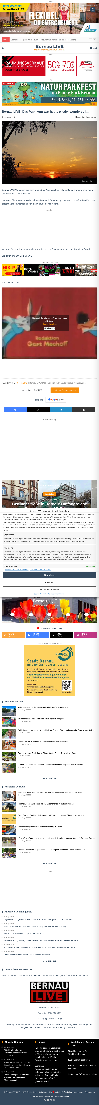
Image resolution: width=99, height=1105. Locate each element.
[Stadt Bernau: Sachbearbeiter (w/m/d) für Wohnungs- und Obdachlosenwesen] (9, 819)
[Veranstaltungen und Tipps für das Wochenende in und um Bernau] (9, 807)
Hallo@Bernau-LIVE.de (52, 1019)
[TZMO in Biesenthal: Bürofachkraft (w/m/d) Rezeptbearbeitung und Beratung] (9, 796)
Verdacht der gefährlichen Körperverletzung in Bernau (40, 827)
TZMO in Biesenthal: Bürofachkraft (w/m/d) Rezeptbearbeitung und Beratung (50, 792)
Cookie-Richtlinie (40, 594)
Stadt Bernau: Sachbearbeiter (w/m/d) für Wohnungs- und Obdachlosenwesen (51, 815)
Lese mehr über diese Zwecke (40, 570)
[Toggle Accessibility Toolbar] (93, 9)
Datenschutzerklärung (56, 594)
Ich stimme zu (49, 328)
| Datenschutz (89, 1092)
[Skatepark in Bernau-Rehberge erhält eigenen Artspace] (9, 722)
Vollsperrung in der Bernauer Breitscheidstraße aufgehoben (43, 707)
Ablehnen (49, 582)
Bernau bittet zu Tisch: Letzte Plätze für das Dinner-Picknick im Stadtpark (49, 753)
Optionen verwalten (49, 589)
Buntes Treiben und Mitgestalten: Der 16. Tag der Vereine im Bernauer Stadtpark (51, 850)
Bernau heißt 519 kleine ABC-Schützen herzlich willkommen (43, 742)
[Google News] (56, 400)
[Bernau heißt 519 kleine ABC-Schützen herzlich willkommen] (9, 745)
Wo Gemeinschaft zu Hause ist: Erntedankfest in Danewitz (37, 40)
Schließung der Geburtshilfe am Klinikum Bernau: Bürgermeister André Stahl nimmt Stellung (56, 730)
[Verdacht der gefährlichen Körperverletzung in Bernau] (9, 830)
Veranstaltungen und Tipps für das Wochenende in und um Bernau (45, 804)
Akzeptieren (49, 575)
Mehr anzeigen (49, 778)
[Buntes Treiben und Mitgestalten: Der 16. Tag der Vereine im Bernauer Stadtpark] (9, 853)
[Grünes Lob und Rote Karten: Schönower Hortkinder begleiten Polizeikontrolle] (9, 768)
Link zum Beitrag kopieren (65, 390)
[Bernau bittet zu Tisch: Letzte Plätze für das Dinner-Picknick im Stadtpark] (9, 756)
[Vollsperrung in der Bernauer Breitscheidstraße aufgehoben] (9, 711)
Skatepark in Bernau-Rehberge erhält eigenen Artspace (41, 719)
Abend (24, 383)
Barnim (49, 494)
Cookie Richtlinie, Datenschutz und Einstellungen (49, 1096)
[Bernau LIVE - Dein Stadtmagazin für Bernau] (49, 47)
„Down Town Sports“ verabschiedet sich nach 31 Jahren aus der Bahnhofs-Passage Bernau (56, 838)
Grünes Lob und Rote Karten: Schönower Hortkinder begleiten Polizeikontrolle (50, 765)
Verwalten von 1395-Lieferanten (16, 570)
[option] (49, 506)
